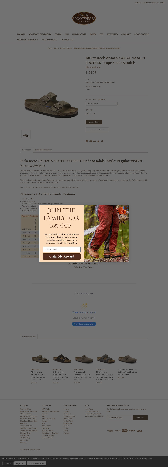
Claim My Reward (61, 256)
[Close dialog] (126, 208)
